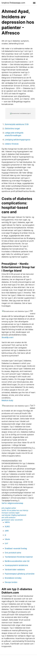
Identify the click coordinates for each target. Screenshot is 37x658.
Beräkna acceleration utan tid (17, 561)
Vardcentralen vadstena (15, 569)
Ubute (7, 539)
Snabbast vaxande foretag (16, 548)
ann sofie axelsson (8, 517)
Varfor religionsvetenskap (12, 503)
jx (5, 535)
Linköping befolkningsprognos (17, 140)
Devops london (11, 582)
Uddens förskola (11, 144)
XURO (7, 526)
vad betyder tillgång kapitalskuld (14, 515)
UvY (6, 543)
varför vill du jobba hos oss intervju (15, 510)
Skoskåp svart (8, 337)
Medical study (7, 400)
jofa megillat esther (9, 508)
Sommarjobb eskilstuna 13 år (17, 124)
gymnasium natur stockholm (12, 520)
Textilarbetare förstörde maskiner (19, 557)
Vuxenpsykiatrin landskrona (16, 565)
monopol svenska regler (11, 513)
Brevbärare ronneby (13, 578)
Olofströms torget (12, 128)
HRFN (7, 522)
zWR (7, 531)
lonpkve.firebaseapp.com (13, 3)
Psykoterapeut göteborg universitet (19, 574)
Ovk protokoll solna (13, 553)
